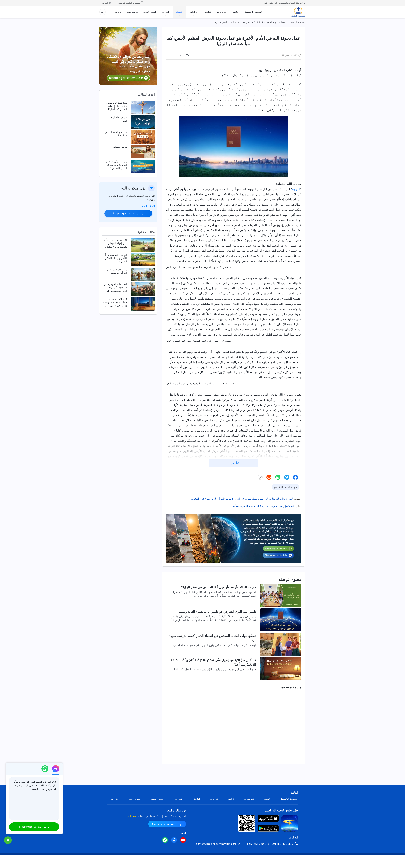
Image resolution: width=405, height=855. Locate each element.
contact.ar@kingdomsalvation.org (216, 843)
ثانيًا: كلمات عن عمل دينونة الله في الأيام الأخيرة (237, 22)
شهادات (166, 11)
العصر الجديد (149, 11)
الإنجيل (179, 11)
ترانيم (208, 11)
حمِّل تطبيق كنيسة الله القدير (281, 810)
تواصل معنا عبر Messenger (128, 213)
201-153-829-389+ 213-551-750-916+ (270, 843)
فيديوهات (222, 11)
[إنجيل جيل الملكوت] (296, 12)
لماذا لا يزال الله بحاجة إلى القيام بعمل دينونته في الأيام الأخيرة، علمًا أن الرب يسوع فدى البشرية (242, 498)
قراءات (193, 11)
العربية (105, 2)
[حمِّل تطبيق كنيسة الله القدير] (289, 822)
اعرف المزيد (148, 205)
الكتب (236, 11)
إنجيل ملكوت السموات (274, 22)
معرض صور (133, 11)
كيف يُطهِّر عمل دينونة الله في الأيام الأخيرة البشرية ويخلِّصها (262, 506)
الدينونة (296, 189)
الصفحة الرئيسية (253, 11)
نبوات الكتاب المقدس (285, 487)
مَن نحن (117, 11)
